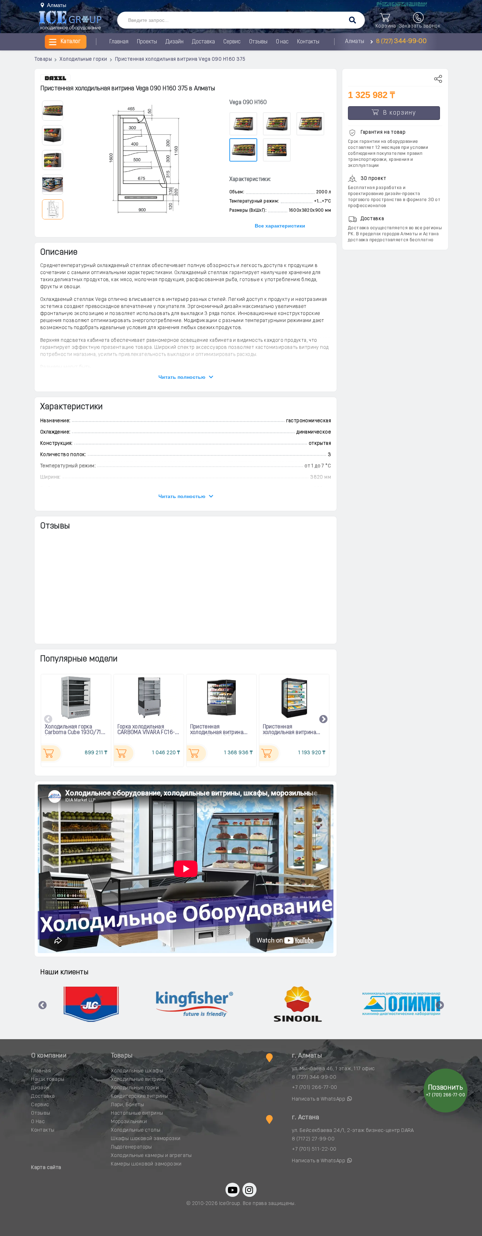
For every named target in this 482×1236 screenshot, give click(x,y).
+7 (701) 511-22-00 (314, 1149)
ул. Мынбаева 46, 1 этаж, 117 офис (333, 1069)
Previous (48, 720)
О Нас (38, 1122)
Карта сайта (46, 1167)
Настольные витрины (137, 1113)
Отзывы (258, 42)
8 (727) (400, 41)
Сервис (232, 42)
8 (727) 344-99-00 (314, 1077)
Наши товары (47, 1079)
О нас (282, 42)
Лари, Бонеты (127, 1105)
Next (324, 720)
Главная (118, 42)
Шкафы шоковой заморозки (145, 1138)
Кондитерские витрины (139, 1096)
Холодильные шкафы (137, 1071)
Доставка (203, 42)
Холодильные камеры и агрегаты (151, 1155)
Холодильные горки (135, 1088)
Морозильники (129, 1122)
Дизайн (174, 42)
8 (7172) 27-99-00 (313, 1139)
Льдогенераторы (131, 1147)
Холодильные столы (135, 1130)
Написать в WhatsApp (319, 1099)
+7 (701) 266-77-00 (314, 1087)
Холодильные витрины (138, 1079)
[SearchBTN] (352, 20)
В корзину (397, 113)
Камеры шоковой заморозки (146, 1164)
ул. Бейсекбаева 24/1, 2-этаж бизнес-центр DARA (353, 1130)
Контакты (308, 42)
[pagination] (52, 110)
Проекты (147, 42)
